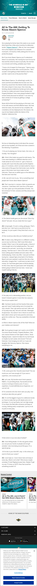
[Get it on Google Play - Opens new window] (24, 542)
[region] (18, 567)
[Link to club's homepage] (3, 12)
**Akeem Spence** (12, 47)
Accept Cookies (18, 582)
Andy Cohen (11, 35)
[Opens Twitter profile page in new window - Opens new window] (9, 39)
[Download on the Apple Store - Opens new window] (12, 541)
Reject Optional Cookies (18, 577)
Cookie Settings (18, 572)
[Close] (34, 551)
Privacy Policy (22, 569)
